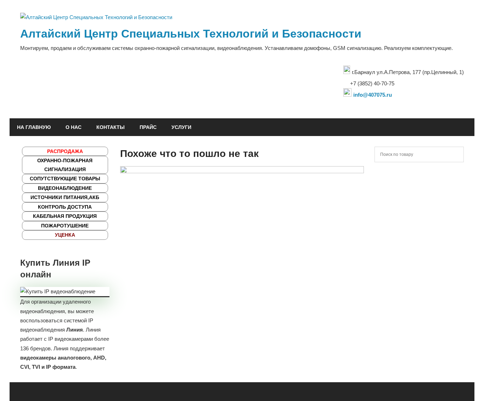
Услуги (181, 127)
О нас (73, 127)
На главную (34, 127)
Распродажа (65, 151)
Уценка (65, 235)
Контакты (110, 127)
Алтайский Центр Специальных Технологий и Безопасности (190, 33)
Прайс (148, 127)
